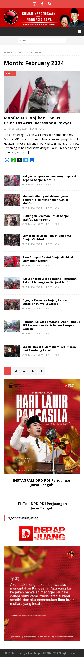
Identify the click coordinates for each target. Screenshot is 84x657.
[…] (27, 152)
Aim (34, 128)
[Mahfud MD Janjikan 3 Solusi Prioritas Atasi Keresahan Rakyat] (42, 92)
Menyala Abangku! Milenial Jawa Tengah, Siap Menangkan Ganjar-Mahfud (46, 199)
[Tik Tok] (49, 4)
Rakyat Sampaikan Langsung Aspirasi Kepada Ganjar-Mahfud (49, 178)
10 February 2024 (17, 128)
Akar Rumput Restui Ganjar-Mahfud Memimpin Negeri (47, 259)
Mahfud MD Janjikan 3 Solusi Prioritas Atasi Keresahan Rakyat (38, 120)
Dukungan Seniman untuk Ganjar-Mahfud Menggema (46, 217)
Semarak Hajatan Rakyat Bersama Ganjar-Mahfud (46, 237)
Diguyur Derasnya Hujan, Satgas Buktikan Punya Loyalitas (45, 302)
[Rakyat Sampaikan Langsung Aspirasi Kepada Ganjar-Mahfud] (12, 180)
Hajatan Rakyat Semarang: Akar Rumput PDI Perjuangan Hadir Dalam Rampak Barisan (51, 325)
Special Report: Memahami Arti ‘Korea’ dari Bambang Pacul (49, 348)
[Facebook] (42, 4)
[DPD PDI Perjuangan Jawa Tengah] (42, 25)
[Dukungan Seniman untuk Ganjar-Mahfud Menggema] (12, 220)
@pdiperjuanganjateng (23, 518)
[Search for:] (42, 40)
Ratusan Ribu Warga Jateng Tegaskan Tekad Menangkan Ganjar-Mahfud (49, 280)
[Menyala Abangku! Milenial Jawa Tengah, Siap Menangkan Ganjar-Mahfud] (12, 200)
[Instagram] (34, 4)
